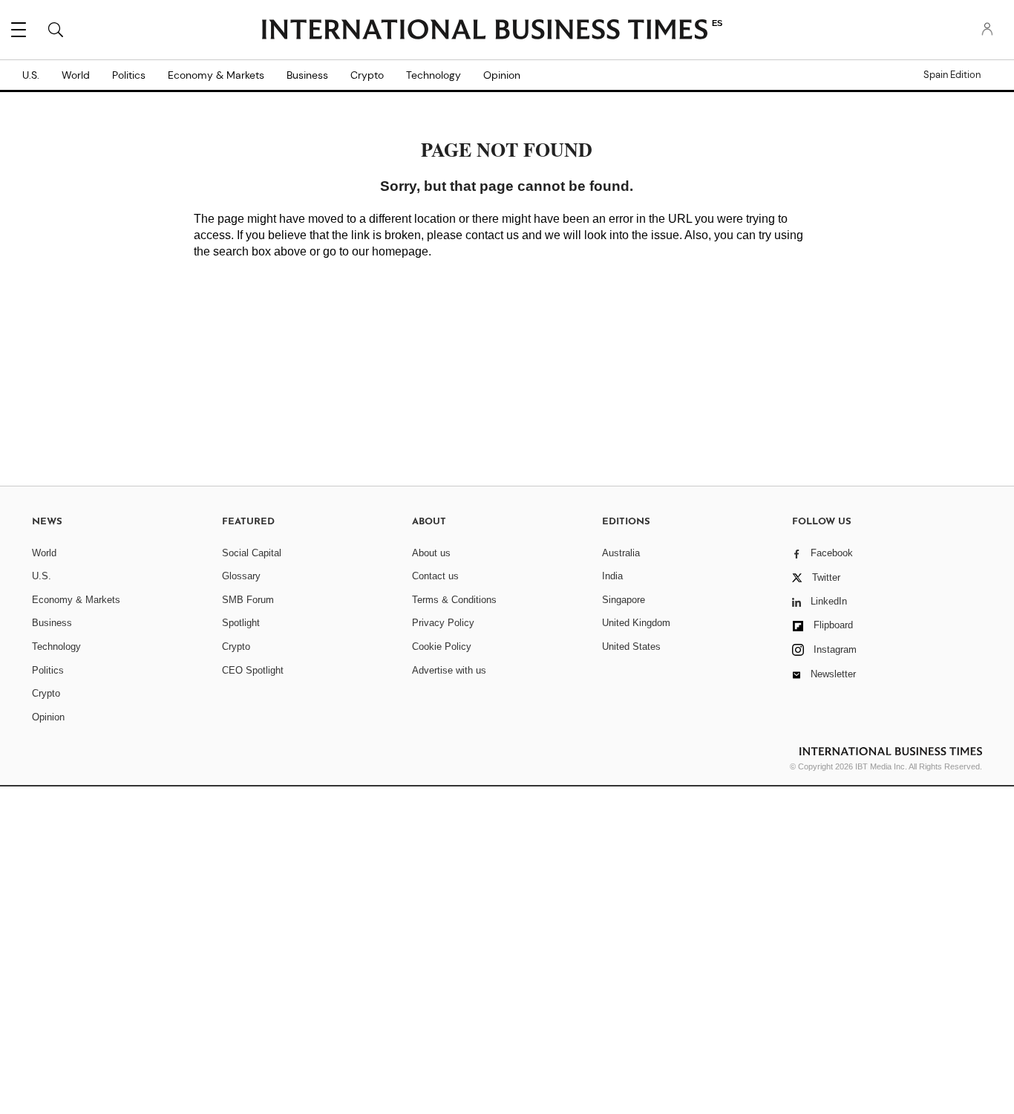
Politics (128, 75)
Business (307, 75)
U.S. (30, 75)
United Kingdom (636, 622)
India (612, 576)
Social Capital (251, 552)
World (76, 75)
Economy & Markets (216, 75)
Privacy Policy (443, 622)
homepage (400, 251)
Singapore (623, 599)
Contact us (435, 576)
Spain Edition (952, 75)
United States (631, 646)
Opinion (501, 75)
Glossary (241, 576)
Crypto (367, 75)
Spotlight (241, 622)
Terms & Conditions (454, 599)
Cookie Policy (441, 646)
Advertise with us (449, 670)
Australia (621, 552)
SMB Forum (248, 599)
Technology (433, 75)
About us (431, 552)
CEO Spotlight (253, 670)
